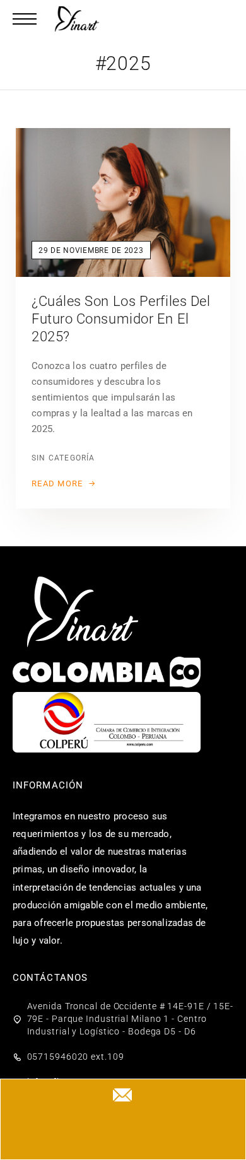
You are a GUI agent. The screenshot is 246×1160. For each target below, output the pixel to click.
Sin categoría (63, 458)
